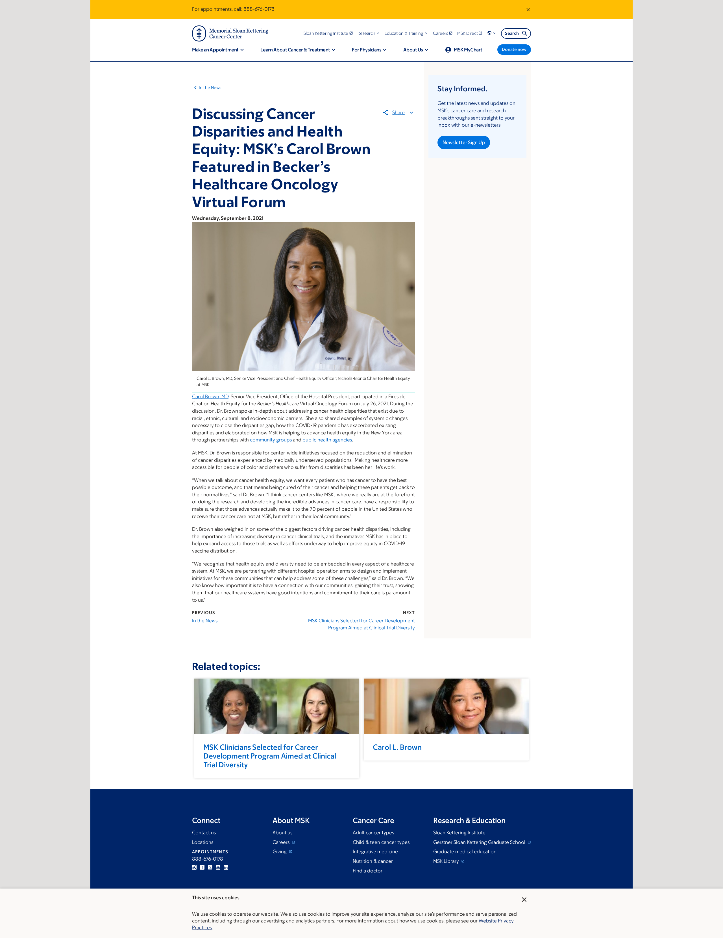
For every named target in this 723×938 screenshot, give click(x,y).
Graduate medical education (464, 851)
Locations (202, 842)
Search (512, 33)
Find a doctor (367, 871)
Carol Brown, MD (210, 396)
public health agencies (327, 440)
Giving (280, 851)
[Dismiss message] (528, 9)
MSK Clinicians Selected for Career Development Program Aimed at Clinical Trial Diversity (361, 624)
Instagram (194, 867)
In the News (210, 87)
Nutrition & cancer (373, 861)
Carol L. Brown (397, 747)
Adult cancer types (373, 832)
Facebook (202, 867)
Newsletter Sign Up (464, 142)
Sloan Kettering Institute (459, 832)
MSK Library (446, 861)
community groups (271, 440)
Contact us (204, 832)
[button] (369, 33)
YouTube (218, 867)
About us (282, 832)
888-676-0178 (259, 9)
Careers (282, 842)
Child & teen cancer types (381, 842)
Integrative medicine (375, 851)
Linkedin (226, 867)
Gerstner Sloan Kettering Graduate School (479, 842)
